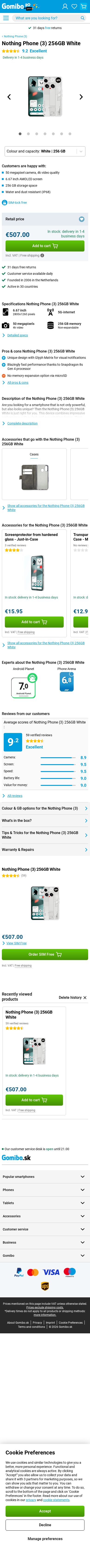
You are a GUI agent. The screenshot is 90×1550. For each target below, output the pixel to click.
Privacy (37, 1322)
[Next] (80, 97)
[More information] (42, 255)
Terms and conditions (31, 1327)
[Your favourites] (74, 6)
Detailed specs (17, 335)
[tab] (20, 133)
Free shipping (26, 632)
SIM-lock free (17, 202)
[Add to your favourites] (81, 219)
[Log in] (65, 6)
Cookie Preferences (71, 1322)
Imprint (50, 1322)
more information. (45, 1315)
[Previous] (9, 97)
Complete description (22, 423)
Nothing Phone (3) (15, 36)
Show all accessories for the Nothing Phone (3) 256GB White (46, 508)
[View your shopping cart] (83, 6)
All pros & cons (17, 382)
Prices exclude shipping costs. (45, 1307)
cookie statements (56, 1500)
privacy (31, 1500)
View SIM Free (16, 943)
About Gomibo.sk (18, 1322)
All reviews (14, 796)
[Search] (82, 18)
